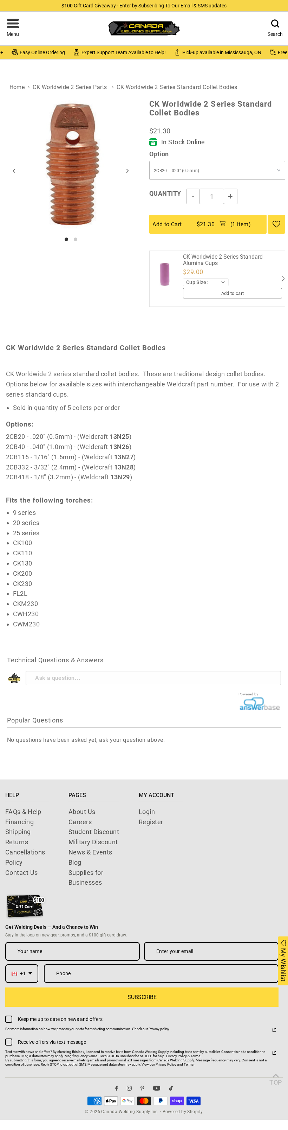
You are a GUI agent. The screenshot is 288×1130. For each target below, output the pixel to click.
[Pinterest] (142, 1088)
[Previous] (14, 171)
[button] (12, 28)
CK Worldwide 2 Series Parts (70, 87)
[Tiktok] (171, 1088)
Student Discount (93, 831)
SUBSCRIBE (142, 997)
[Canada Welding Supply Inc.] (144, 28)
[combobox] (21, 973)
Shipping (18, 831)
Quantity (165, 193)
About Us (82, 811)
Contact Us (21, 872)
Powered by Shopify (183, 1111)
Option (159, 154)
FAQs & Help (23, 811)
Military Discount (93, 842)
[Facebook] (116, 1088)
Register (151, 822)
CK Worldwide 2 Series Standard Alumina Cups (223, 260)
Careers (80, 822)
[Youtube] (156, 1088)
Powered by (248, 694)
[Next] (127, 171)
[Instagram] (129, 1088)
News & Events (90, 852)
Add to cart (232, 293)
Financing (19, 822)
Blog (74, 862)
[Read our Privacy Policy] (274, 1030)
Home (17, 87)
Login (147, 811)
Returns (16, 842)
